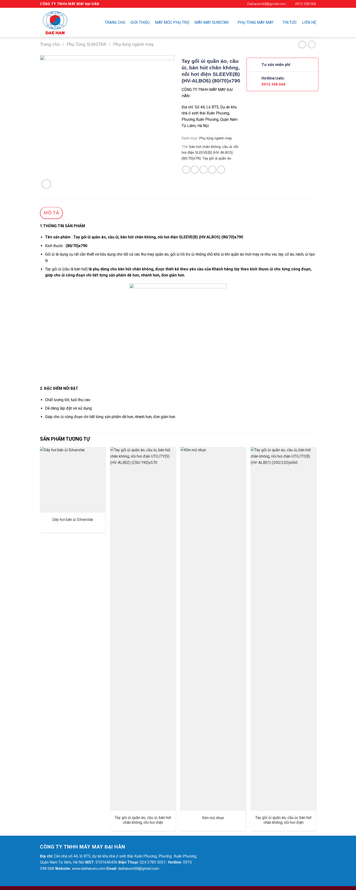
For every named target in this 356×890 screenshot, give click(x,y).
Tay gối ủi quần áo (216, 158)
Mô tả (51, 212)
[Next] (315, 640)
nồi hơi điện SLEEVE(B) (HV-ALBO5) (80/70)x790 (210, 153)
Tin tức (289, 22)
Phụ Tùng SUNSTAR (86, 44)
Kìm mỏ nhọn (213, 818)
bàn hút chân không (205, 147)
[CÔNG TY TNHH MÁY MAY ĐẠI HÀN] (63, 22)
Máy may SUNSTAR (211, 22)
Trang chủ (115, 22)
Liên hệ (309, 22)
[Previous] (40, 640)
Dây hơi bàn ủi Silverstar (72, 519)
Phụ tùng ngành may (133, 44)
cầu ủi (227, 147)
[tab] (51, 213)
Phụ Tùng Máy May (255, 22)
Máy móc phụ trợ (172, 22)
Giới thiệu (140, 22)
